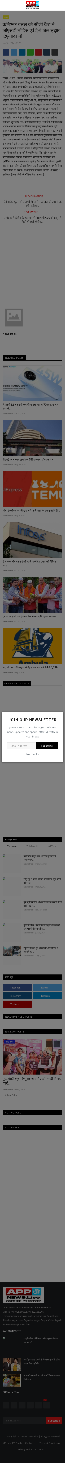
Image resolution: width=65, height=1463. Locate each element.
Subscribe (47, 745)
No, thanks (32, 754)
